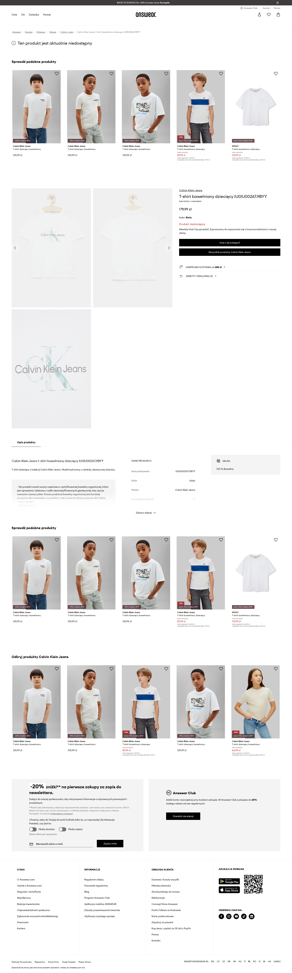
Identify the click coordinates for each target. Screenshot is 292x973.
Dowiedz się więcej (183, 816)
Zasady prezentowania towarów (102, 910)
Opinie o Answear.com (29, 885)
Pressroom (23, 922)
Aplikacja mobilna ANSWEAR (100, 904)
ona (14, 14)
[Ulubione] (269, 15)
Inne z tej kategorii (230, 242)
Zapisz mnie (110, 843)
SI (259, 961)
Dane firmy (53, 962)
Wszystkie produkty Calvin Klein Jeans (230, 252)
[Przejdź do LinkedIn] (251, 916)
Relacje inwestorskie (28, 904)
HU (239, 961)
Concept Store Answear (165, 904)
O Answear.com (26, 879)
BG (212, 961)
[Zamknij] (277, 2)
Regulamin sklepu (94, 879)
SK (264, 961)
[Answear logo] (146, 14)
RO (254, 961)
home (47, 14)
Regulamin (40, 962)
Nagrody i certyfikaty (29, 891)
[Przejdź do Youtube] (236, 916)
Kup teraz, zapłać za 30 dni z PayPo (171, 928)
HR (234, 961)
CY (218, 961)
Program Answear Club (97, 897)
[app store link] (229, 889)
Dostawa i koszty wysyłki (165, 879)
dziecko (34, 14)
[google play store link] (229, 881)
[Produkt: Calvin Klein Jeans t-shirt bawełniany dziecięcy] (201, 106)
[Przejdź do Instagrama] (229, 916)
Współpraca (24, 897)
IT (245, 961)
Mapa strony (84, 962)
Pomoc (155, 934)
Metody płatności (161, 885)
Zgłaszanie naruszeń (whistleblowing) (37, 916)
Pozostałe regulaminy (96, 885)
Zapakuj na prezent (162, 922)
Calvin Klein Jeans (190, 190)
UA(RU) (277, 961)
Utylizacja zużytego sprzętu (99, 916)
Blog (86, 891)
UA (269, 961)
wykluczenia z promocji (61, 813)
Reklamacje (158, 897)
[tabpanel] (146, 481)
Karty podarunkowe (163, 916)
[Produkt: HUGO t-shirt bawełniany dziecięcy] (255, 106)
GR (228, 961)
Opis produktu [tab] (26, 442)
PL (249, 961)
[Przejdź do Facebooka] (221, 916)
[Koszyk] (278, 15)
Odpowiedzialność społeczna (33, 910)
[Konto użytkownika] (259, 15)
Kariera (21, 928)
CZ (223, 961)
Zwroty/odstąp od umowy (166, 891)
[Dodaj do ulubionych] (56, 73)
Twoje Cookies (69, 962)
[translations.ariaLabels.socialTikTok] (244, 916)
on (23, 14)
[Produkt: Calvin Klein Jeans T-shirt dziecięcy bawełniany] (36, 106)
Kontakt (156, 940)
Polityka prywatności (22, 962)
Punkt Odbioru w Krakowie (166, 910)
